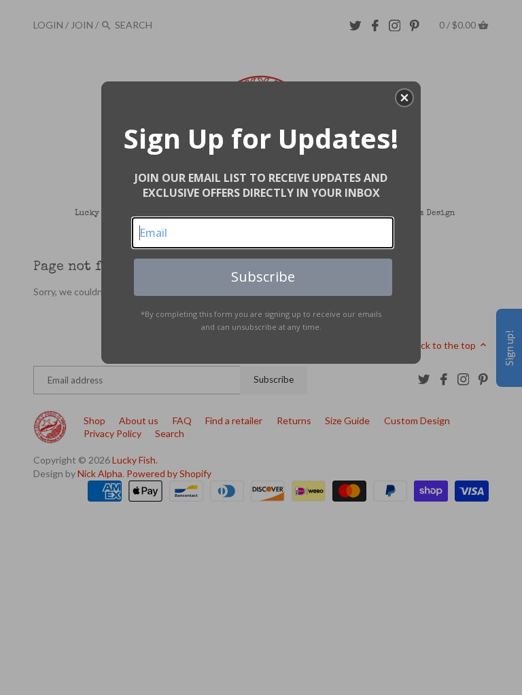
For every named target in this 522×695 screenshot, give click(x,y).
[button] (404, 98)
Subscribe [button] (263, 276)
